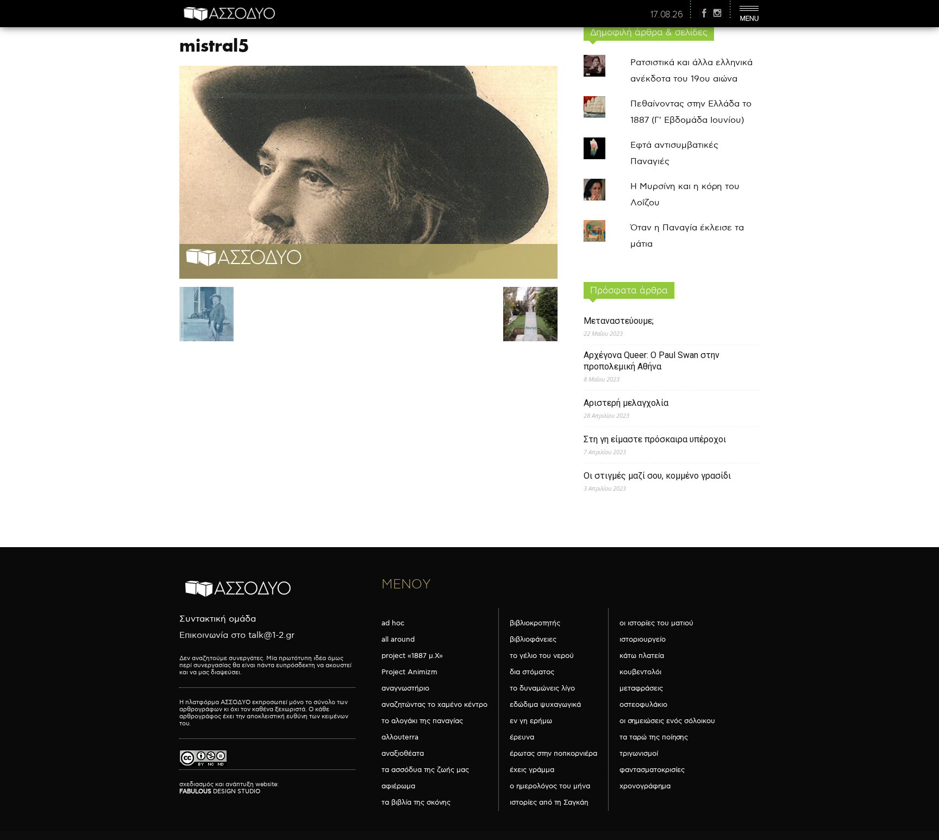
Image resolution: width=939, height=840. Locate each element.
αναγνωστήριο (405, 688)
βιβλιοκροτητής (535, 623)
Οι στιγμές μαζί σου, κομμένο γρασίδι (657, 476)
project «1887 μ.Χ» (412, 655)
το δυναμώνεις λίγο (542, 688)
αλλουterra (399, 737)
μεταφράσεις (641, 688)
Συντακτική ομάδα (217, 619)
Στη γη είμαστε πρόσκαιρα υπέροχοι (655, 439)
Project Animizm (409, 672)
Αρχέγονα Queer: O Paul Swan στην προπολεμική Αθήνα (651, 361)
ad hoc (392, 623)
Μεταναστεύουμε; (619, 321)
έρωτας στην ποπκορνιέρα (553, 753)
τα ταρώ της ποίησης (653, 737)
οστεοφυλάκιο (643, 704)
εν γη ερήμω (531, 721)
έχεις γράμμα (532, 770)
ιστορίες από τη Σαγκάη (549, 802)
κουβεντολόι (640, 672)
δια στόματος (532, 672)
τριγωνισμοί (638, 753)
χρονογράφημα (645, 786)
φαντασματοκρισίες (652, 770)
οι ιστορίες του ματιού (656, 623)
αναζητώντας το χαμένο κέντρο (434, 704)
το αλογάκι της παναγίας (422, 721)
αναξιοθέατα (402, 753)
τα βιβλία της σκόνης (415, 802)
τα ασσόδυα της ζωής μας (425, 770)
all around (398, 639)
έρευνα (522, 737)
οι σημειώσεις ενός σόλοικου (667, 721)
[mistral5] (368, 276)
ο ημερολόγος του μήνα (550, 786)
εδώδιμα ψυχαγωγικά (545, 704)
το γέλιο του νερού (542, 655)
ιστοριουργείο (642, 639)
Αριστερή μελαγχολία (626, 403)
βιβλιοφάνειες (533, 639)
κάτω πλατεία (641, 655)
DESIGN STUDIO (219, 791)
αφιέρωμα (398, 786)
